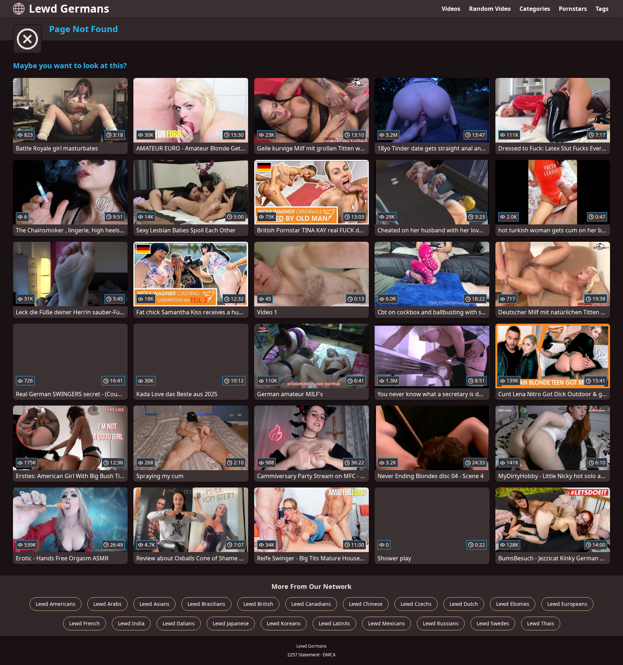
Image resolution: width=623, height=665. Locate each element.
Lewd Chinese (366, 603)
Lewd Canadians (311, 603)
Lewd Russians (441, 623)
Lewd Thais (540, 623)
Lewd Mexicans (386, 623)
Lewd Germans (69, 8)
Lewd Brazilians (206, 603)
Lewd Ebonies (512, 603)
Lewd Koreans (284, 623)
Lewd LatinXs (334, 623)
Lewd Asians (154, 603)
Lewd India (131, 623)
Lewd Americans (55, 603)
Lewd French (84, 623)
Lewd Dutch (464, 603)
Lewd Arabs (107, 603)
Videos (451, 9)
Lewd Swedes (493, 623)
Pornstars (573, 9)
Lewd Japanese (231, 623)
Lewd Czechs (416, 603)
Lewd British (258, 603)
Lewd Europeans (567, 603)
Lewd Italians (179, 623)
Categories (535, 9)
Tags (602, 9)
